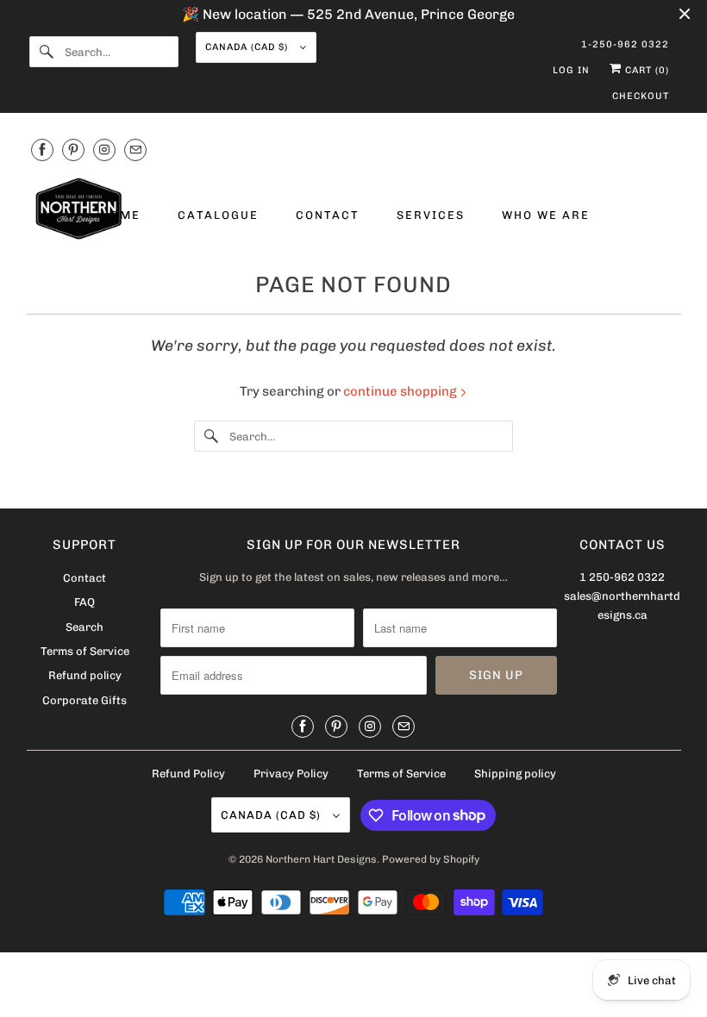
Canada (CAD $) (248, 47)
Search (84, 627)
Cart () (645, 70)
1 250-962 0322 (622, 577)
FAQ (84, 602)
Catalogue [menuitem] (218, 215)
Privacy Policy (290, 773)
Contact (84, 577)
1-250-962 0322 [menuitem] (625, 44)
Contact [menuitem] (328, 215)
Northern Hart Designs (321, 859)
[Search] (46, 51)
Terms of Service (85, 651)
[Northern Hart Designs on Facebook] (42, 149)
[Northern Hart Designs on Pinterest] (73, 149)
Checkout (640, 96)
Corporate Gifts (84, 700)
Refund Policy (188, 773)
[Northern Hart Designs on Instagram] (104, 149)
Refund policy (85, 675)
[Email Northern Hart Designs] (135, 149)
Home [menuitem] (121, 215)
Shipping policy (515, 773)
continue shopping (401, 391)
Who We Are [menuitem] (546, 215)
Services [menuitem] (431, 215)
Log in (571, 70)
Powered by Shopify (430, 859)
